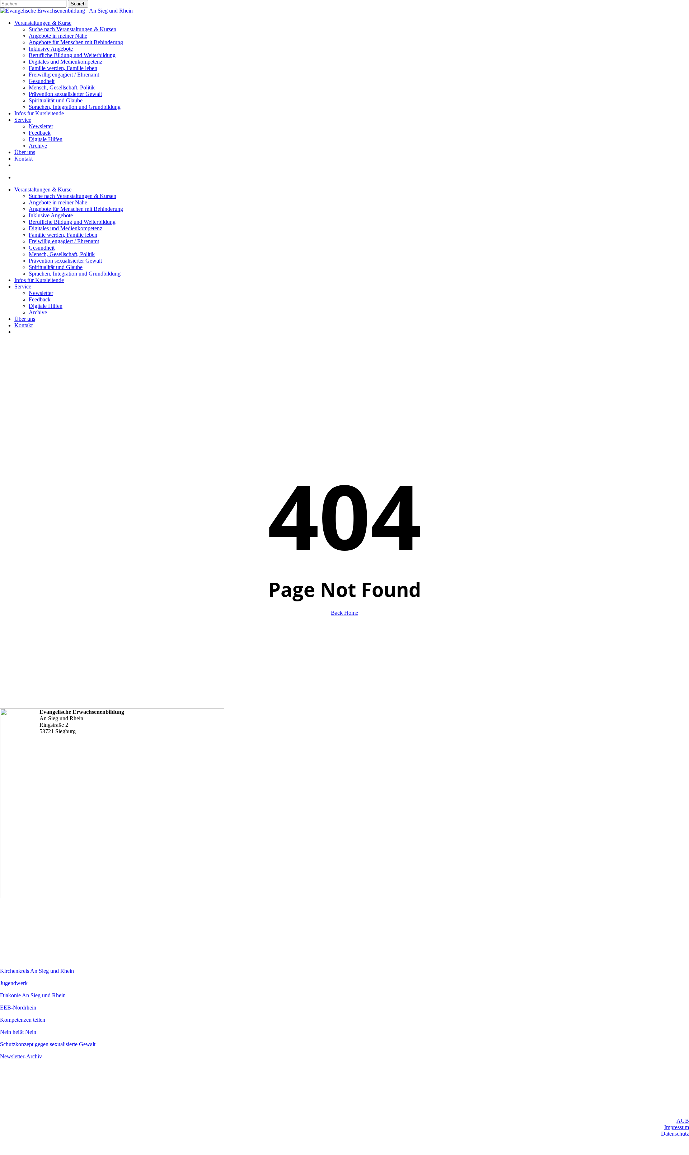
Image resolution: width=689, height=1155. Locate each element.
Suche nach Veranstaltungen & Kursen (72, 196)
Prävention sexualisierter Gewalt (65, 261)
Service (22, 286)
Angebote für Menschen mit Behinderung (76, 209)
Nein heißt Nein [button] (18, 1032)
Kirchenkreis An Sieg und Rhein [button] (37, 971)
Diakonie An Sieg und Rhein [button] (33, 995)
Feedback (40, 299)
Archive (38, 312)
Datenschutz (675, 1134)
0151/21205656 (73, 745)
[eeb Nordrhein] (84, 946)
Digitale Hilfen (45, 306)
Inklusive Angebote (51, 215)
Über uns (24, 319)
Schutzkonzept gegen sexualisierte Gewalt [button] (47, 1044)
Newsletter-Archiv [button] (21, 1056)
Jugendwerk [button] (14, 983)
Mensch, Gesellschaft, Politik (62, 254)
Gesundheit (42, 248)
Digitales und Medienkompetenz (65, 228)
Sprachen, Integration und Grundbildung (75, 274)
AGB (682, 1121)
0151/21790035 (73, 753)
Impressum (676, 1127)
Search (78, 3)
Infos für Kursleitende (39, 280)
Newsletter (41, 293)
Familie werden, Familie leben (63, 235)
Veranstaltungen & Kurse (42, 189)
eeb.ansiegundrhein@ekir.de (87, 761)
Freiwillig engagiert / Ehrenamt (64, 241)
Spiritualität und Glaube (56, 267)
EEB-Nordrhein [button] (18, 1007)
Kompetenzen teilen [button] (22, 1020)
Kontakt (23, 325)
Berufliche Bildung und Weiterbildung (72, 222)
